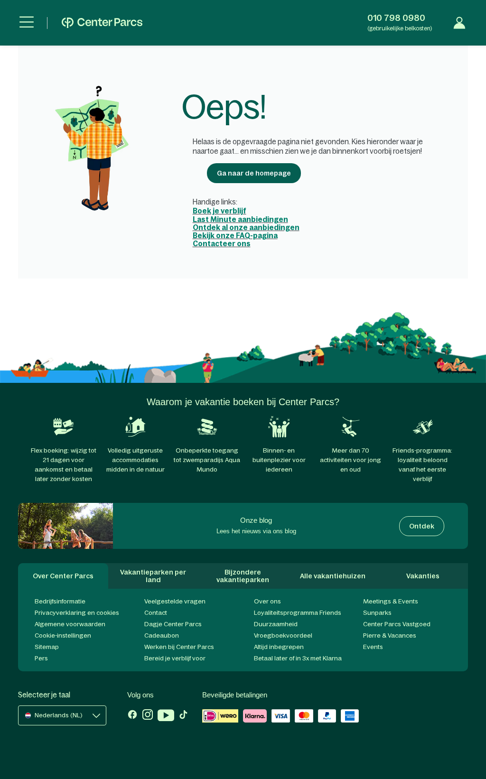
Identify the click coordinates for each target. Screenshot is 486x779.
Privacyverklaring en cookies (77, 612)
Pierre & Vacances (389, 635)
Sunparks (377, 612)
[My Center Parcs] (459, 22)
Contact (155, 612)
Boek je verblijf (219, 211)
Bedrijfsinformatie (60, 601)
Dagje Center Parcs (173, 624)
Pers (41, 658)
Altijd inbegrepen (279, 646)
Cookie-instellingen (63, 635)
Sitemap (47, 646)
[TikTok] (183, 716)
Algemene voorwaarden (70, 624)
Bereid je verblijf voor (175, 658)
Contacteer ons (222, 244)
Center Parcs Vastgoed (396, 624)
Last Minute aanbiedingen (240, 219)
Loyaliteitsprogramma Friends (297, 612)
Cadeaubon (161, 635)
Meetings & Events (390, 601)
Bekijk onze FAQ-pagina (235, 236)
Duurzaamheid (276, 624)
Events (373, 646)
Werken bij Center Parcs (179, 646)
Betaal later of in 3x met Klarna (298, 658)
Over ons (267, 601)
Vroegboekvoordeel (283, 635)
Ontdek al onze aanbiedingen (246, 227)
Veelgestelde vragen (175, 601)
